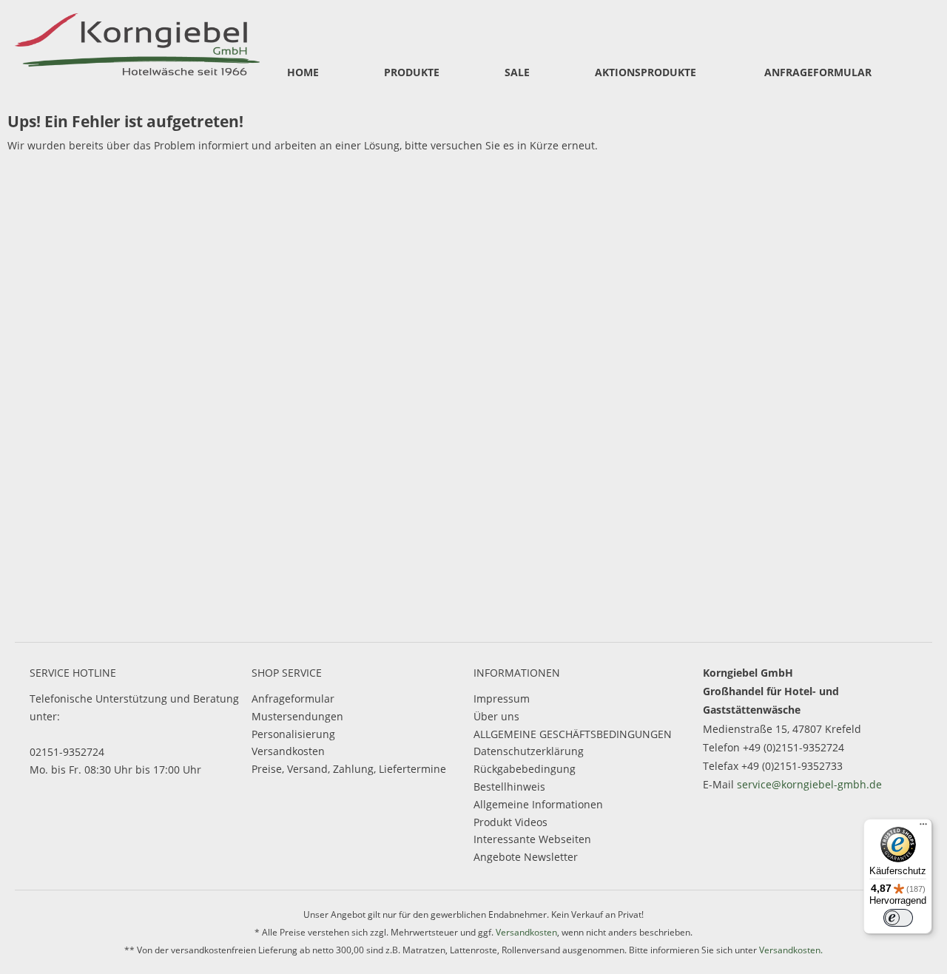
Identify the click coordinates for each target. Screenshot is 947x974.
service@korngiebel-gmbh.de (809, 784)
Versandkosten (288, 751)
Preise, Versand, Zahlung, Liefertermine (349, 769)
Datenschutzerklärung (529, 751)
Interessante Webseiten (532, 839)
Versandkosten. (791, 950)
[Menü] (923, 827)
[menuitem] (303, 73)
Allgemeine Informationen (538, 804)
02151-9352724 (67, 752)
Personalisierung (293, 734)
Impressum (502, 698)
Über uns (496, 716)
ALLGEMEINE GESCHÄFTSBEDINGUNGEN (573, 734)
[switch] (898, 918)
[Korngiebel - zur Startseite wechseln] (137, 42)
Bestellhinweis (509, 786)
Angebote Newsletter (526, 857)
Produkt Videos (510, 822)
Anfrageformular (293, 698)
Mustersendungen (297, 716)
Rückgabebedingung (525, 769)
